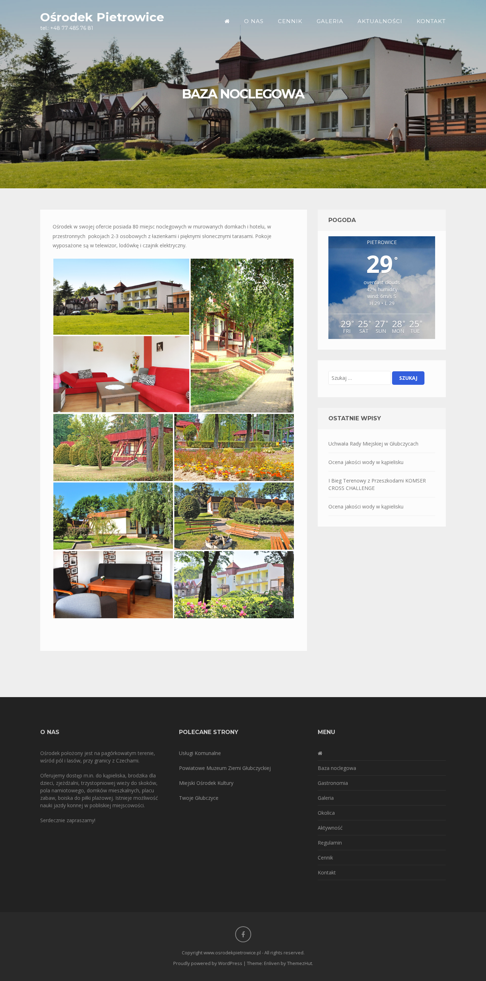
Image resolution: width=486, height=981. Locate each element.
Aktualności (380, 21)
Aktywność (330, 827)
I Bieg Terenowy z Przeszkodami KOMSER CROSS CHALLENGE (377, 484)
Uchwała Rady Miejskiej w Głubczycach (373, 443)
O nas (254, 21)
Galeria (330, 21)
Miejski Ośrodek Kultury (206, 783)
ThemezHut (299, 963)
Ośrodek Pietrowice (102, 17)
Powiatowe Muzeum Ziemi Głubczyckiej (225, 768)
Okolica (326, 812)
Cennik (290, 21)
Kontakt (431, 21)
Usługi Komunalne (200, 753)
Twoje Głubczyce (198, 797)
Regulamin (330, 842)
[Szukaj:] (359, 378)
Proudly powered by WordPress (207, 963)
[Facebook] (243, 934)
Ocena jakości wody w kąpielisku (365, 462)
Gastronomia (333, 783)
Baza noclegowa (337, 768)
